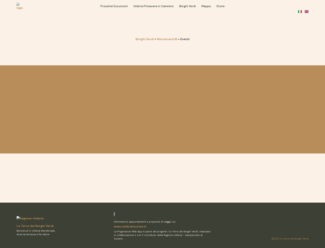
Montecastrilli (167, 39)
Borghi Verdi (145, 39)
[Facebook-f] (301, 231)
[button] (291, 6)
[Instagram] (307, 231)
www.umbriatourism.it (130, 226)
